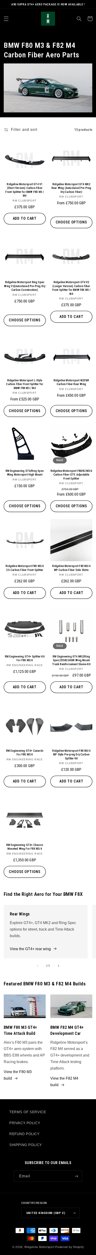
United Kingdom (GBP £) (45, 1213)
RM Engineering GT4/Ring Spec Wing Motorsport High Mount (25, 472)
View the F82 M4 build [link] (64, 1081)
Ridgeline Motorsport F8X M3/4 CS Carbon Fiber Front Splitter (25, 567)
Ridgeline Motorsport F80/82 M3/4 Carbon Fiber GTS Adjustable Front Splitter (71, 474)
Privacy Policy (24, 1123)
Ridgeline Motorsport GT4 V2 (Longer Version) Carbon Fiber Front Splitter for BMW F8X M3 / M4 (71, 287)
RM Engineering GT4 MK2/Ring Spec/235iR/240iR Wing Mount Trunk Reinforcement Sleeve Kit (71, 660)
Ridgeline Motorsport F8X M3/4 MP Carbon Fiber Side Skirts (71, 567)
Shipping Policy (25, 1145)
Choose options (71, 222)
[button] (6, 18)
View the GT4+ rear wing (30, 949)
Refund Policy (24, 1134)
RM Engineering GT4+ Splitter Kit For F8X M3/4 (25, 658)
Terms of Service (27, 1112)
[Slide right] (58, 966)
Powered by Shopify (69, 1247)
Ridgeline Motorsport (39, 1247)
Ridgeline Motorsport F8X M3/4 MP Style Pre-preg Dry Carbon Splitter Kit (71, 754)
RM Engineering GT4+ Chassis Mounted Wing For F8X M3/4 (24, 846)
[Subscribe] (76, 1176)
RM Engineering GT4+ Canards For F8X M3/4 (24, 752)
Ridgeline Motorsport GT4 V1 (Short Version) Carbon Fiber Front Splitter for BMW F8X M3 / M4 (24, 189)
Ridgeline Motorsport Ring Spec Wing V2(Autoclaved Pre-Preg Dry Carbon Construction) (24, 286)
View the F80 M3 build (18, 1075)
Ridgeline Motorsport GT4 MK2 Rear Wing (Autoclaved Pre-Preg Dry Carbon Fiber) (71, 188)
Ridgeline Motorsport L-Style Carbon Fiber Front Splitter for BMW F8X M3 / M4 (24, 384)
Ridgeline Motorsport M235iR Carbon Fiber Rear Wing (71, 382)
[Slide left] (37, 966)
